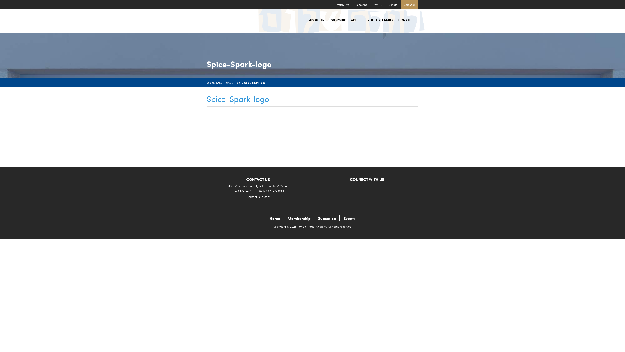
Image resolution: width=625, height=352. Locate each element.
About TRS (317, 19)
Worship (338, 19)
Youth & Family (380, 19)
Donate (393, 4)
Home (227, 82)
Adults (357, 19)
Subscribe (361, 4)
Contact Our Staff (258, 197)
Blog (237, 82)
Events (349, 218)
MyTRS (378, 4)
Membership (299, 218)
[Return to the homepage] (231, 20)
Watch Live (342, 4)
